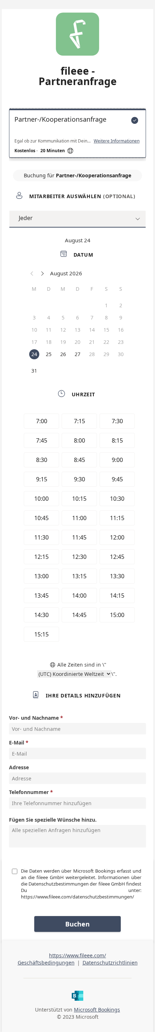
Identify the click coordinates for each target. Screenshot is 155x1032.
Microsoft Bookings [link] (97, 1009)
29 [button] (106, 354)
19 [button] (63, 341)
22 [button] (106, 341)
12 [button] (63, 329)
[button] (32, 273)
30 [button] (121, 354)
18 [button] (49, 341)
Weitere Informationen (117, 141)
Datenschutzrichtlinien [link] (110, 962)
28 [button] (92, 354)
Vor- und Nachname (34, 717)
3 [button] (34, 317)
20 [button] (77, 341)
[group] (77, 528)
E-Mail (16, 742)
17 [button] (34, 341)
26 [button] (63, 354)
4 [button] (48, 317)
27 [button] (77, 354)
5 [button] (63, 317)
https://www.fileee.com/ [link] (77, 955)
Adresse (19, 767)
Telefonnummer (29, 792)
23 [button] (121, 341)
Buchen (77, 924)
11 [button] (49, 329)
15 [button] (106, 329)
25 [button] (49, 354)
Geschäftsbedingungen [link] (46, 962)
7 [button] (91, 317)
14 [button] (92, 329)
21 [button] (92, 341)
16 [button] (121, 329)
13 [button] (77, 329)
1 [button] (106, 305)
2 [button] (120, 305)
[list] (77, 135)
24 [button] (34, 354)
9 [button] (120, 317)
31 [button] (34, 370)
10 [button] (34, 329)
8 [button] (106, 317)
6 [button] (77, 317)
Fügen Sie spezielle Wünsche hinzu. (53, 819)
